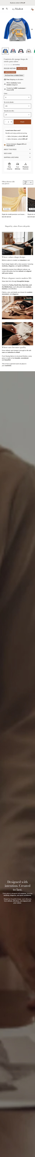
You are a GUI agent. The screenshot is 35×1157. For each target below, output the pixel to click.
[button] (5, 51)
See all (28, 182)
